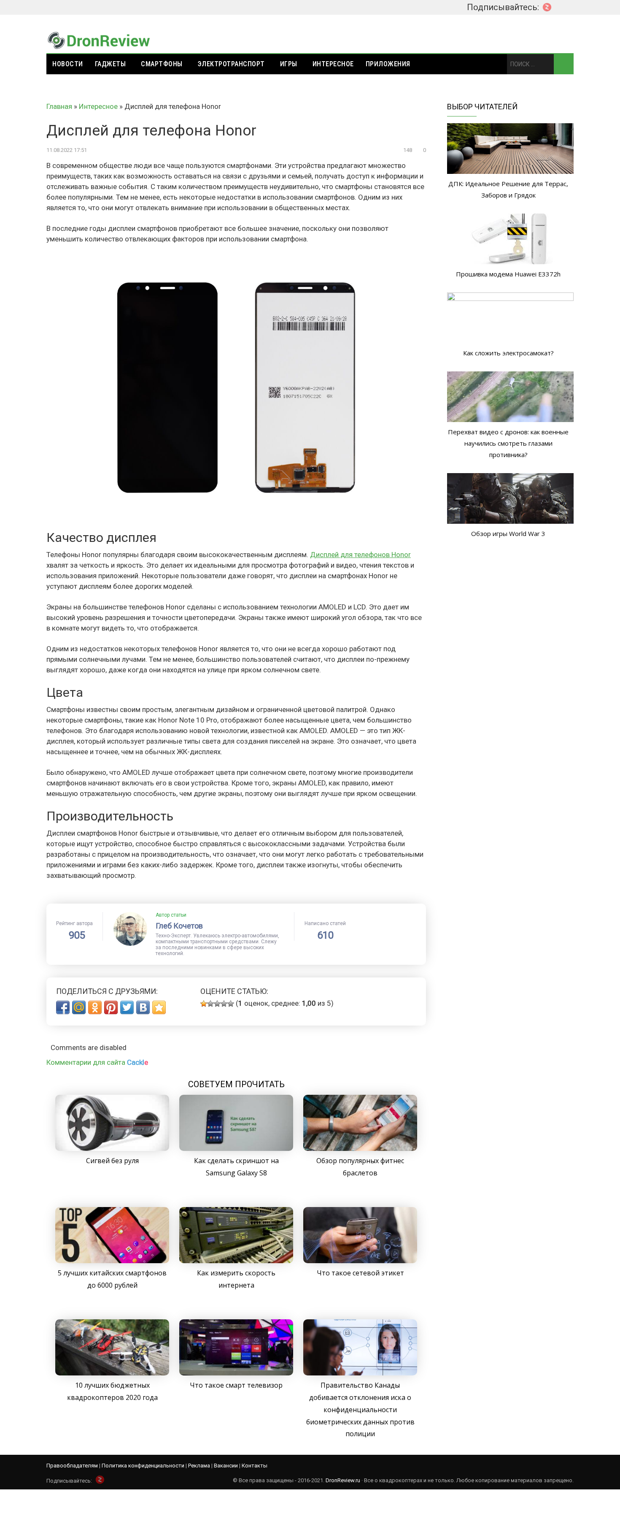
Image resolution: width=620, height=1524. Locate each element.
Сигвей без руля (112, 1160)
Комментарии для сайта (97, 1062)
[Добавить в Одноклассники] (95, 1007)
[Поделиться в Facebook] (63, 1007)
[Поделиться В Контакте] (143, 1007)
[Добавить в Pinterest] (111, 1007)
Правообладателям (72, 1465)
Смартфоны (162, 64)
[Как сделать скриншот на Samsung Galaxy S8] (236, 1148)
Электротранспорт (231, 64)
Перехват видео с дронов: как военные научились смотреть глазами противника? (508, 443)
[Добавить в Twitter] (127, 1007)
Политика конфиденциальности (143, 1465)
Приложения (388, 64)
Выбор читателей (482, 106)
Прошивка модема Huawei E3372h (508, 274)
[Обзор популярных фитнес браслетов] (360, 1148)
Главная (59, 106)
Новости (67, 64)
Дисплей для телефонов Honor (360, 554)
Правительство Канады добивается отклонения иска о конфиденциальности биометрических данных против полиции (360, 1409)
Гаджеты (110, 64)
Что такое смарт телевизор (236, 1385)
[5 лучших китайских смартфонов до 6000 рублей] (112, 1260)
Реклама (199, 1465)
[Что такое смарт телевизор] (236, 1373)
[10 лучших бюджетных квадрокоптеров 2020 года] (112, 1373)
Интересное (333, 64)
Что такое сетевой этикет (360, 1273)
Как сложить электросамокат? (508, 353)
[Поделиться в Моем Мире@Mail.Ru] (79, 1007)
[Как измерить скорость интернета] (236, 1260)
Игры (288, 64)
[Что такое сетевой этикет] (360, 1260)
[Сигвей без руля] (112, 1148)
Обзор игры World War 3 (508, 533)
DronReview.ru (343, 1480)
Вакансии (226, 1465)
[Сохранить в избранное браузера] (159, 1007)
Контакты (254, 1465)
